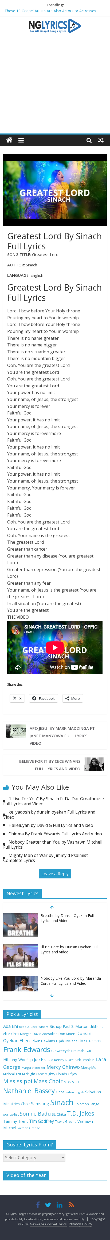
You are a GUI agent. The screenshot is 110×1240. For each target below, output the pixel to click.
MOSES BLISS (73, 1082)
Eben (24, 1040)
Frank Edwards (26, 1049)
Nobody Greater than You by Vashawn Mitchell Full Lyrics (52, 844)
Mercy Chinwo (63, 1066)
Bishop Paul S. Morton (68, 1026)
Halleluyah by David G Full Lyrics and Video (51, 825)
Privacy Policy (80, 1223)
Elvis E (83, 1041)
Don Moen (66, 1034)
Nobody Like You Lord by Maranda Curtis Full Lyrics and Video (71, 981)
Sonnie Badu (35, 1113)
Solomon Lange (86, 1104)
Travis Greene (65, 1121)
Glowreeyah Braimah (67, 1051)
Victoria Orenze (29, 1128)
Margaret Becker (33, 1068)
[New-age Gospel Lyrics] (9, 140)
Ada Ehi (10, 1026)
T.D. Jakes (80, 1113)
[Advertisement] (55, 86)
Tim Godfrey (41, 1121)
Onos (60, 1092)
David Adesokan (45, 1034)
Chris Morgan (21, 1034)
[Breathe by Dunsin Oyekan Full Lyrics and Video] (20, 915)
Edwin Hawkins (43, 1040)
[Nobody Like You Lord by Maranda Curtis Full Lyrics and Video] (20, 978)
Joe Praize (43, 1059)
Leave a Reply (55, 874)
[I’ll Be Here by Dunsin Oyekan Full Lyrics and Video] (20, 947)
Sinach (61, 1102)
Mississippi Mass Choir (33, 1081)
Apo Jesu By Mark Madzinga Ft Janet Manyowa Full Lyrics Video (62, 736)
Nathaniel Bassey (29, 1090)
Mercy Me (88, 1067)
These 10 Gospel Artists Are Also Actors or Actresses (50, 10)
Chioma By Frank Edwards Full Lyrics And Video (55, 834)
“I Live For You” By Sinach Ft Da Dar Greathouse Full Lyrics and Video (53, 801)
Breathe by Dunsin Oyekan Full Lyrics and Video (67, 918)
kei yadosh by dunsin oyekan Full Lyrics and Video (49, 814)
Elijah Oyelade (66, 1041)
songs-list (11, 1114)
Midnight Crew (33, 1074)
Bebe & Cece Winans (33, 1027)
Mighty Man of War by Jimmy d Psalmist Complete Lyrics (45, 857)
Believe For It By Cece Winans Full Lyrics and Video (49, 765)
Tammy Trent (15, 1121)
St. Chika (59, 1114)
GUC (88, 1051)
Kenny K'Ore (64, 1060)
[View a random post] (101, 140)
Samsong (40, 1104)
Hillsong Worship (18, 1059)
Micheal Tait (12, 1074)
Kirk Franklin (85, 1059)
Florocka (95, 1041)
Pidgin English (75, 1092)
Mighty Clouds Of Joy (61, 1074)
